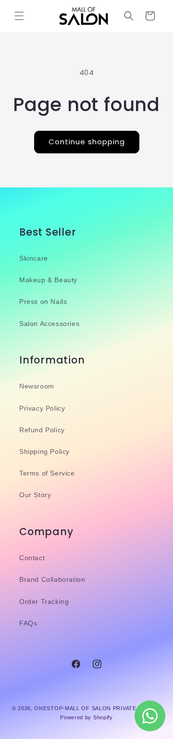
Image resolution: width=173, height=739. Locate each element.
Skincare (33, 258)
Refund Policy (42, 430)
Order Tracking (44, 601)
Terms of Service (47, 473)
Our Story (35, 495)
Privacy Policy (42, 408)
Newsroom (36, 386)
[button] (19, 15)
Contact (32, 558)
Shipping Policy (44, 451)
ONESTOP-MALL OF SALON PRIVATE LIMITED (97, 708)
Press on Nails (43, 301)
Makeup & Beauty (48, 280)
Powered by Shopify (86, 717)
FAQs (28, 623)
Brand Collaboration (52, 579)
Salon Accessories (49, 323)
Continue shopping (87, 142)
